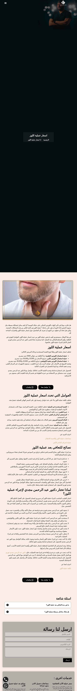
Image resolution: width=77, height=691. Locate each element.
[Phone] (5, 679)
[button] (5, 3)
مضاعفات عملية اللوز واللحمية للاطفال (58, 438)
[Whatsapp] (5, 685)
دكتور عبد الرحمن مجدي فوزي (16, 552)
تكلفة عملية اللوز (65, 568)
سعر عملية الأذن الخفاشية (62, 684)
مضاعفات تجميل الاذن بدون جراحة (40, 685)
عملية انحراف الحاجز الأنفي (62, 442)
